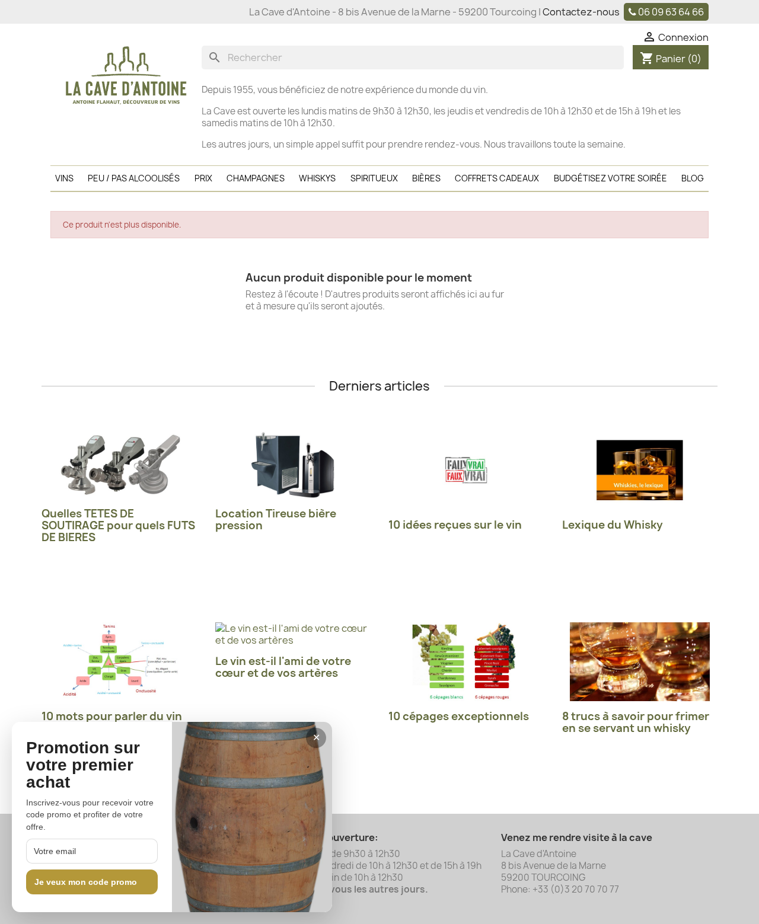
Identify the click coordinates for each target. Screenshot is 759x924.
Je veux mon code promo (85, 882)
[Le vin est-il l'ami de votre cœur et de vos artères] (293, 634)
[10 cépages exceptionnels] (466, 661)
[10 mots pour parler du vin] (119, 661)
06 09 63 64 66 (671, 11)
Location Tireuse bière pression (275, 519)
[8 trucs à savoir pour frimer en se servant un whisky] (640, 661)
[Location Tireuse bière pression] (293, 464)
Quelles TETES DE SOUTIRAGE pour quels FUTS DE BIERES (118, 525)
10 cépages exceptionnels (458, 716)
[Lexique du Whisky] (640, 470)
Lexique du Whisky (612, 524)
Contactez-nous (581, 11)
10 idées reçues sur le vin (455, 524)
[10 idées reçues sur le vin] (466, 470)
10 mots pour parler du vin (112, 716)
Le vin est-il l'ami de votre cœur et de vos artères (283, 667)
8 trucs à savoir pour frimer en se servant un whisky (635, 722)
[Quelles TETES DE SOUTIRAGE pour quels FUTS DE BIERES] (119, 464)
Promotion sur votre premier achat (83, 765)
